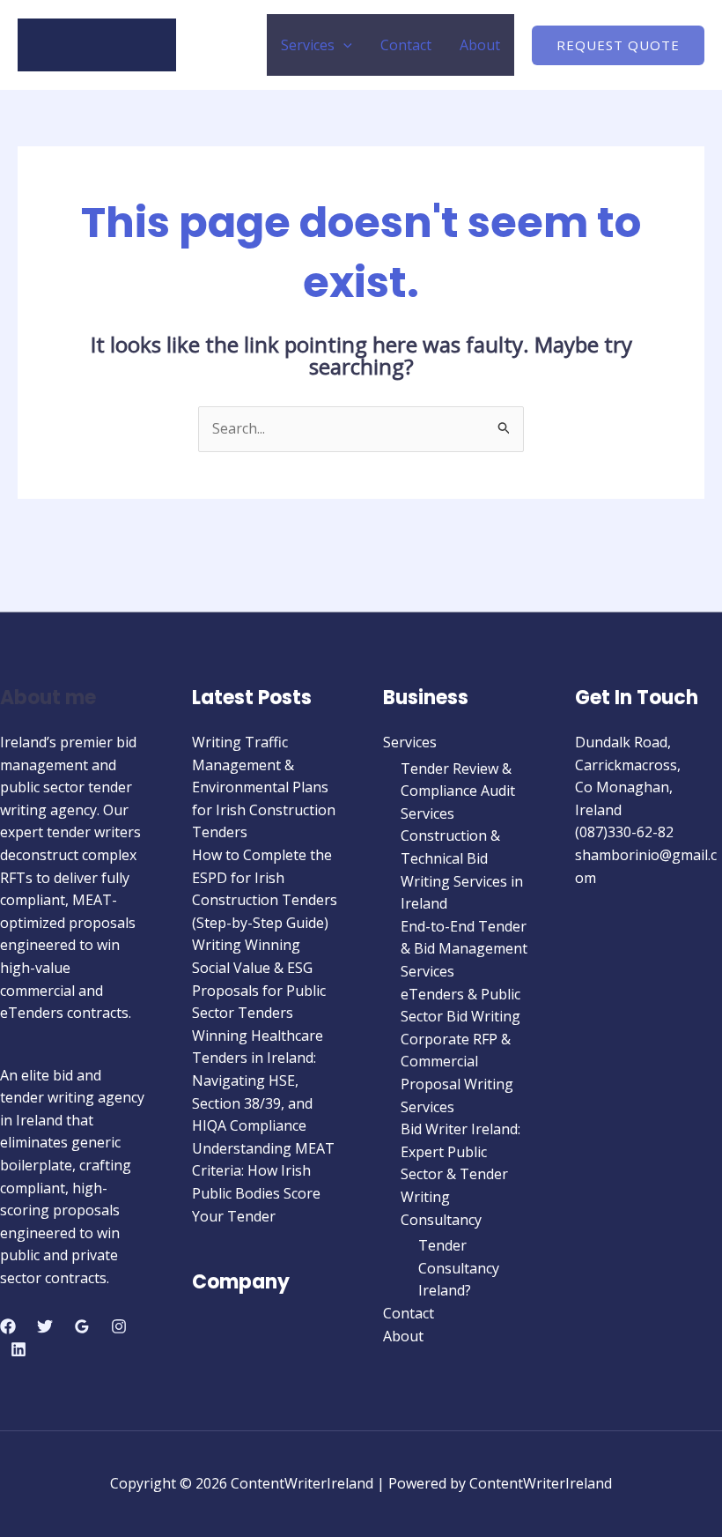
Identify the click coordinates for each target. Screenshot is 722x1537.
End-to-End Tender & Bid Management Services (464, 949)
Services (308, 45)
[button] (343, 45)
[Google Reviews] (82, 1326)
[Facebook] (8, 1326)
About (480, 45)
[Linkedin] (18, 1349)
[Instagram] (119, 1326)
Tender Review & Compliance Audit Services (458, 791)
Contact (405, 45)
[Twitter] (45, 1326)
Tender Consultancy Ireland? (458, 1268)
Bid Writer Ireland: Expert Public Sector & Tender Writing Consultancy (460, 1174)
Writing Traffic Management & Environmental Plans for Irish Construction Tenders (263, 787)
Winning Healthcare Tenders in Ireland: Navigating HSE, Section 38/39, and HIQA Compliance (257, 1080)
